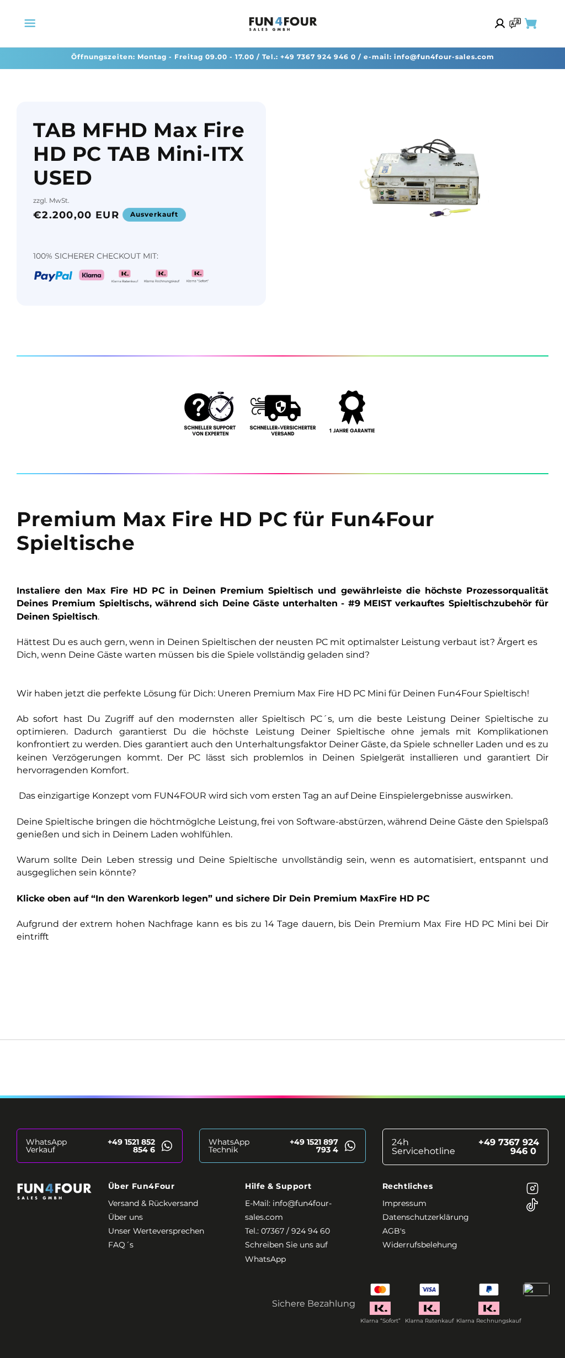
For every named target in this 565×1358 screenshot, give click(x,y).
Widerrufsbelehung (419, 1245)
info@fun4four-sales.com (444, 57)
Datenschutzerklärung (425, 1217)
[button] (30, 23)
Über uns (125, 1217)
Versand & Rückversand (153, 1203)
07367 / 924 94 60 (295, 1231)
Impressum (404, 1203)
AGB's (394, 1231)
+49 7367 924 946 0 (318, 57)
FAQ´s (121, 1245)
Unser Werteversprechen (156, 1231)
